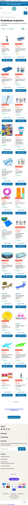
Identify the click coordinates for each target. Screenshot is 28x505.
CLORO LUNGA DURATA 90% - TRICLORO (19, 111)
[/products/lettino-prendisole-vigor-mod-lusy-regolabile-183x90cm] (21, 286)
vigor (3, 299)
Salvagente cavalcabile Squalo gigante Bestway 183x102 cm (7, 356)
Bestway (17, 52)
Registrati (21, 449)
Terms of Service (14, 495)
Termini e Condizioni (17, 0)
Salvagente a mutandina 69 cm (6, 326)
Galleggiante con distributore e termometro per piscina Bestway (19, 141)
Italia (13, 474)
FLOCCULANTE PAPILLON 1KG (19, 172)
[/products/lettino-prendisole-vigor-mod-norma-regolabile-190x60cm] (7, 286)
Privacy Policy (3, 0)
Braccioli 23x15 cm (6, 385)
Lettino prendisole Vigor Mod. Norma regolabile (6, 297)
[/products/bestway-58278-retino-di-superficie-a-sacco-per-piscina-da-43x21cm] (7, 161)
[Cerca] (25, 13)
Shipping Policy (20, 493)
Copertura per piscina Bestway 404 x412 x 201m (20, 50)
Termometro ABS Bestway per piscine (6, 110)
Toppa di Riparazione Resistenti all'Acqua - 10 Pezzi (7, 141)
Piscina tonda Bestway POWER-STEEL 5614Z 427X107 (7, 267)
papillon (3, 52)
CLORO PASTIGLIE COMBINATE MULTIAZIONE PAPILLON (19, 235)
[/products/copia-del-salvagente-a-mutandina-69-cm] (21, 316)
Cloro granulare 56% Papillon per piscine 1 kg (20, 80)
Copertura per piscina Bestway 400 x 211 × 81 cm (7, 80)
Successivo (16, 401)
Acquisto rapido (7, 57)
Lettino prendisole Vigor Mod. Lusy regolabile (19, 297)
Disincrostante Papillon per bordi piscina (6, 50)
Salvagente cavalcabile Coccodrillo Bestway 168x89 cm (20, 356)
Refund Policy (6, 493)
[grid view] (22, 28)
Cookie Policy (9, 0)
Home (2, 17)
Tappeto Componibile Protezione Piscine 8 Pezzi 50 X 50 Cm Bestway (7, 234)
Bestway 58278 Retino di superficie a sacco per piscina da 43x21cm (7, 173)
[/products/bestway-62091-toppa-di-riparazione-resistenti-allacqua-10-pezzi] (7, 130)
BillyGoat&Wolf (11, 504)
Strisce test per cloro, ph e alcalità (20, 385)
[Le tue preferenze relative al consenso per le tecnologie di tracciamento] (26, 378)
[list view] (25, 28)
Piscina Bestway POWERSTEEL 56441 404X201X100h (20, 267)
